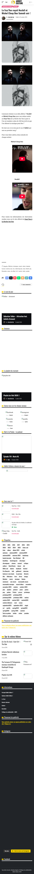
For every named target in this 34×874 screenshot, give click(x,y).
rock (15, 603)
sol (3, 608)
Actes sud (25, 547)
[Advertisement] (17, 242)
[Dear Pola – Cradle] (6, 533)
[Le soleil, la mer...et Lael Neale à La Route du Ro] (17, 827)
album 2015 (16, 550)
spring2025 (24, 608)
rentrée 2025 (15, 600)
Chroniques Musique (7, 6)
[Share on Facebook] (7, 277)
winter (20, 613)
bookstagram (13, 561)
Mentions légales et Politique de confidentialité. (21, 870)
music (24, 269)
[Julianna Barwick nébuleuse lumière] (28, 653)
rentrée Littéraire (7, 603)
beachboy (5, 561)
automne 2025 (16, 555)
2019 (28, 545)
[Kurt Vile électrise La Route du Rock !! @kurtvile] (17, 774)
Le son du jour (15, 508)
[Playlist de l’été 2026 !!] (16, 383)
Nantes (23, 579)
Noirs (15, 527)
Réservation (4, 271)
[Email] (22, 277)
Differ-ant (5, 569)
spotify (8, 608)
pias (30, 269)
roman (20, 603)
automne (5, 553)
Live (14, 269)
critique (26, 563)
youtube (27, 271)
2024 (14, 547)
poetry (26, 590)
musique (17, 579)
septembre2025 (7, 605)
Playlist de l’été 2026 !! (11, 395)
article (23, 550)
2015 (8, 545)
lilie (4, 576)
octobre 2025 (23, 587)
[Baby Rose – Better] (6, 508)
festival (25, 569)
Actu (4, 550)
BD (12, 527)
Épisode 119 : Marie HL (11, 456)
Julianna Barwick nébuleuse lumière (10, 653)
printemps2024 (7, 595)
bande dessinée (7, 558)
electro (12, 569)
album (9, 550)
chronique (22, 561)
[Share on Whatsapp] (18, 277)
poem (21, 590)
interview (25, 571)
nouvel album (20, 584)
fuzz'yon (3, 269)
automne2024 (23, 553)
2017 (18, 545)
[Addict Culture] (17, 2)
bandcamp (25, 555)
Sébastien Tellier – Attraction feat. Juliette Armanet (15, 317)
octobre (16, 587)
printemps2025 (17, 595)
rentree (26, 597)
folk (13, 571)
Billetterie (10, 266)
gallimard (18, 571)
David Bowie (12, 566)
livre (15, 576)
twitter (24, 271)
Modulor (5, 579)
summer (22, 611)
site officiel (13, 271)
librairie (26, 574)
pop (4, 592)
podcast (15, 590)
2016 (13, 545)
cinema (14, 563)
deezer (19, 566)
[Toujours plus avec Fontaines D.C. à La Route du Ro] (17, 747)
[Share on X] (11, 277)
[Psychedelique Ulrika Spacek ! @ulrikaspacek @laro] (17, 786)
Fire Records (6, 571)
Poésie (14, 592)
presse (20, 592)
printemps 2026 (17, 597)
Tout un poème (7, 613)
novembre (28, 584)
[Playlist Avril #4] (28, 676)
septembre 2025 (18, 605)
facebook (28, 266)
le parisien (19, 574)
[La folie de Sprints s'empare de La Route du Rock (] (17, 841)
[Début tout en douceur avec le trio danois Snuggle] (17, 812)
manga (26, 576)
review (8, 271)
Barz (9, 460)
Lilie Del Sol (11, 17)
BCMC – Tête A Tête (16, 514)
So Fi (17, 271)
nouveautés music (23, 582)
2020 (4, 547)
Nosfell (27, 269)
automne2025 (6, 555)
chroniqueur (15, 266)
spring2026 (6, 611)
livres (20, 576)
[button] (3, 2)
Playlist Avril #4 (7, 675)
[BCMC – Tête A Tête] (6, 516)
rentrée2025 (24, 600)
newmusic (5, 582)
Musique (16, 6)
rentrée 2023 (6, 600)
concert (20, 266)
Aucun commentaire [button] (27, 284)
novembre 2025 (7, 587)
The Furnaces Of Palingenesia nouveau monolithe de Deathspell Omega (11, 664)
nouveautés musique (8, 584)
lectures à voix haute (8, 574)
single (26, 605)
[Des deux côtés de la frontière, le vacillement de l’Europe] (6, 525)
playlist (9, 590)
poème (9, 592)
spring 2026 (14, 611)
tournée (20, 271)
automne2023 (13, 553)
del (24, 566)
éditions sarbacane (8, 616)
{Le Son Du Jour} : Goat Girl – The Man (11, 642)
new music (13, 582)
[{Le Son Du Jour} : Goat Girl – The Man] (28, 643)
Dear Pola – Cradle (16, 531)
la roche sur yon (9, 269)
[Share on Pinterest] (15, 277)
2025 (19, 547)
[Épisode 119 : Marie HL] (16, 444)
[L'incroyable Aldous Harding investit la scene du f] (17, 798)
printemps (27, 592)
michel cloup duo (18, 269)
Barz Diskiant (17, 558)
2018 (23, 545)
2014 (4, 545)
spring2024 (15, 608)
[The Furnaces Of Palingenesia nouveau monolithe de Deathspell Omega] (28, 663)
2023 (9, 547)
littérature (9, 576)
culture (24, 266)
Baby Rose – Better (16, 506)
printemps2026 (7, 597)
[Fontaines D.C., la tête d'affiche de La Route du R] (17, 760)
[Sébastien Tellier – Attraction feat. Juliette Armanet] (16, 304)
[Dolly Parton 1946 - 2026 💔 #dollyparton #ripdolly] (17, 738)
